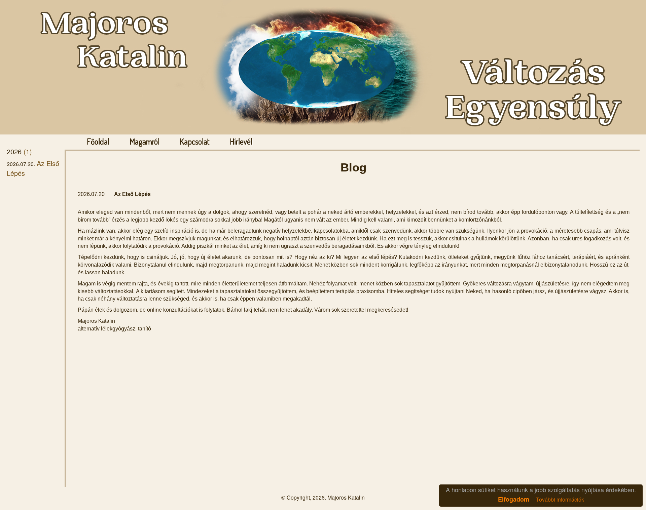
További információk (560, 499)
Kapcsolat (195, 141)
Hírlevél (241, 141)
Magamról (144, 141)
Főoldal (98, 141)
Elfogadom (513, 499)
